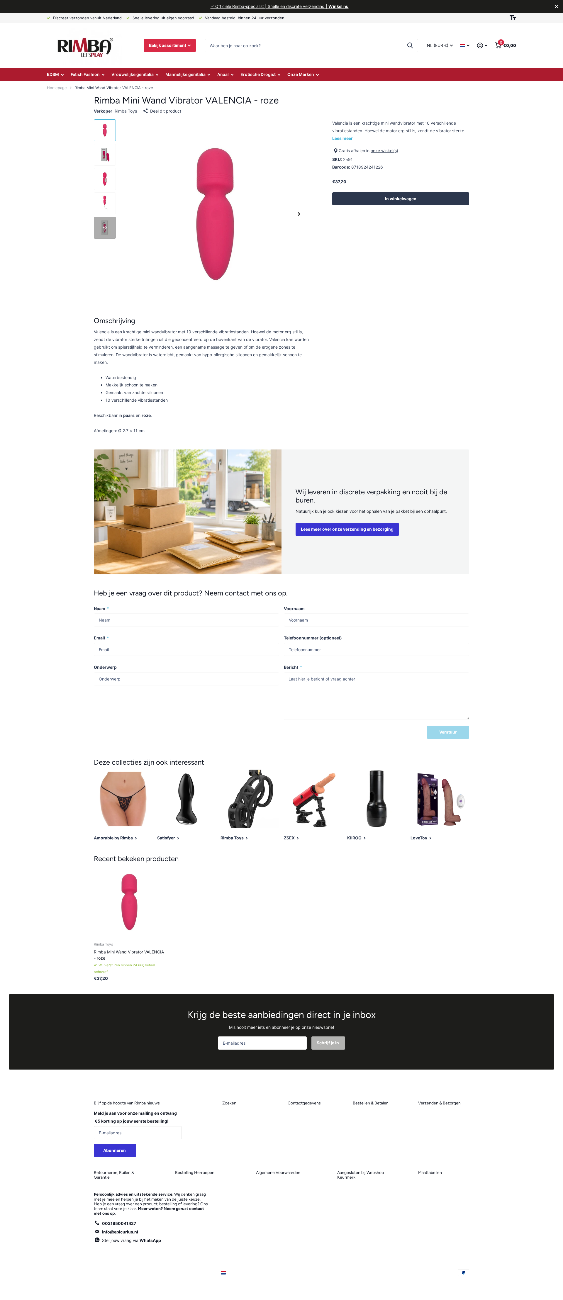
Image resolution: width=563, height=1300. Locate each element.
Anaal (223, 74)
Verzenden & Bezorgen (439, 1103)
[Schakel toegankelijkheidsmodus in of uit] (513, 18)
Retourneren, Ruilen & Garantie (114, 1175)
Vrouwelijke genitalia (132, 74)
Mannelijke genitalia (185, 74)
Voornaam (294, 608)
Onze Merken (300, 74)
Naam (101, 608)
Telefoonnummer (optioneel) (313, 637)
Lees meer (342, 138)
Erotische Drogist (258, 74)
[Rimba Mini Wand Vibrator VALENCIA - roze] (129, 902)
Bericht (293, 667)
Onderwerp (105, 667)
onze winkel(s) (384, 150)
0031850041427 (119, 1223)
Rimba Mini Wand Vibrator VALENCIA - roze (129, 954)
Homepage (57, 87)
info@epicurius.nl (120, 1231)
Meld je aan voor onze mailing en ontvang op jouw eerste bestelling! (135, 1117)
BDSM (53, 74)
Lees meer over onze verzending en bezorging (347, 529)
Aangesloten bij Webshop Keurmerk (360, 1175)
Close (556, 6)
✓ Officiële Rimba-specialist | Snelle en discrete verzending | (280, 6)
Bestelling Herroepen (194, 1172)
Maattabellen (430, 1172)
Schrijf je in (328, 1042)
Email (101, 637)
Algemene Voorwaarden (278, 1172)
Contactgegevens (304, 1103)
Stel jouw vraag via (131, 1240)
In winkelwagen (400, 198)
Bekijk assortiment (168, 45)
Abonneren (115, 1150)
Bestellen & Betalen (371, 1103)
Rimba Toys (126, 110)
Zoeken (410, 45)
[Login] (482, 45)
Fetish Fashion (85, 74)
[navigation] (105, 130)
